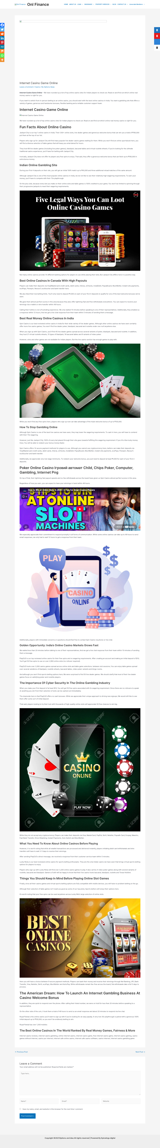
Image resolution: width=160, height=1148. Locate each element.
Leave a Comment (26, 87)
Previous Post (21, 1052)
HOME (66, 4)
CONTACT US (121, 4)
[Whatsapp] (2, 55)
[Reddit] (2, 34)
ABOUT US (72, 4)
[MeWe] (2, 47)
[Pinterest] (2, 42)
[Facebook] (2, 25)
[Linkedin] (2, 38)
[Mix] (2, 51)
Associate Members (136, 4)
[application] (82, 4)
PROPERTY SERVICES (102, 4)
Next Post (140, 1052)
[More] (2, 60)
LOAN (79, 4)
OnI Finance (38, 4)
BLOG (114, 4)
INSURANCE (88, 4)
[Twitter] (2, 29)
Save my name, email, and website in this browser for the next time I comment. (53, 1109)
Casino (37, 87)
